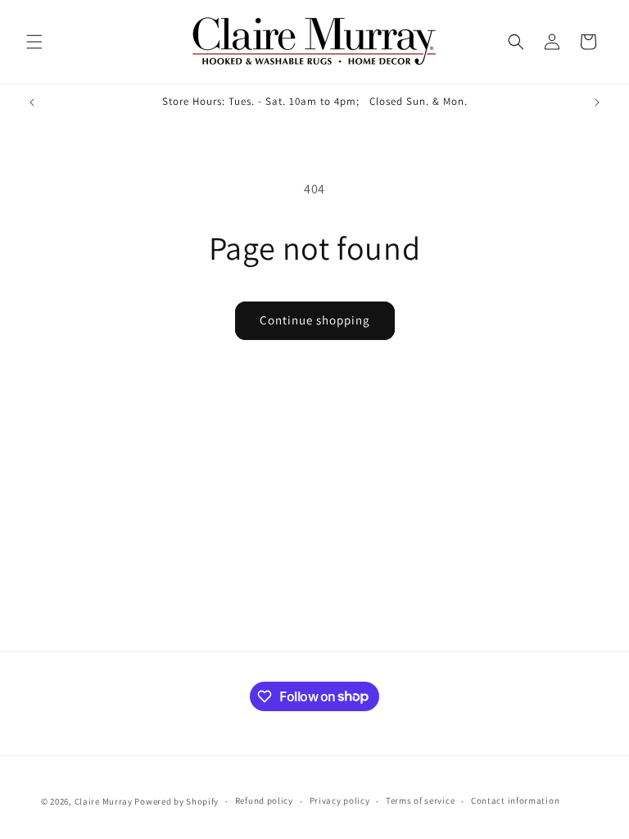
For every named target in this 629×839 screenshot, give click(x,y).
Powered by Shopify (176, 801)
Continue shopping (315, 320)
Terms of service (420, 800)
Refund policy (264, 800)
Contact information (515, 800)
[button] (34, 42)
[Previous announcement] (32, 102)
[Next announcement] (597, 102)
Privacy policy (340, 800)
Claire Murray (104, 801)
